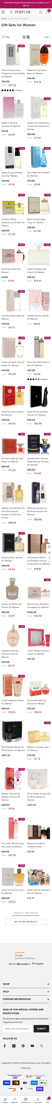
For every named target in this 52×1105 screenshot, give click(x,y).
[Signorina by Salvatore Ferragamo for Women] (39, 589)
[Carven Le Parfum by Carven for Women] (13, 589)
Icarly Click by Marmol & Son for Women (38, 891)
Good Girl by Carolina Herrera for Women (37, 413)
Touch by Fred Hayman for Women (12, 413)
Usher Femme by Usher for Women (12, 891)
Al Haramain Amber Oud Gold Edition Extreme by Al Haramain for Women (39, 560)
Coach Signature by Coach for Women (36, 270)
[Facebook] (4, 1045)
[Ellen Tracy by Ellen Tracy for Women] (39, 204)
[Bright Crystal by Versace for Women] (13, 108)
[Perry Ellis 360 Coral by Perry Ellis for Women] (13, 828)
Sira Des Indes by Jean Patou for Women (12, 460)
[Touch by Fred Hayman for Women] (13, 397)
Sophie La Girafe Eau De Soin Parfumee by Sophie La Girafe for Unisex (13, 513)
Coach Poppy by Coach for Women (12, 702)
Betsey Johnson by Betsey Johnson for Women (10, 796)
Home (3, 19)
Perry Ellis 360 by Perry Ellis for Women (38, 364)
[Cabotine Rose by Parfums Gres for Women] (13, 635)
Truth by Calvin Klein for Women (13, 317)
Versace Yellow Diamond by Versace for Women (13, 222)
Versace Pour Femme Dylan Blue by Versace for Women (38, 461)
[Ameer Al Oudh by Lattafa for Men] (39, 828)
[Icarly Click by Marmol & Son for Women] (39, 875)
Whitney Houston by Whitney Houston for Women (37, 511)
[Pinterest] (23, 1045)
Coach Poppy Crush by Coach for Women (38, 652)
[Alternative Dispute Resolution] (35, 1076)
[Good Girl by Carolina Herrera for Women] (39, 397)
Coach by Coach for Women (11, 270)
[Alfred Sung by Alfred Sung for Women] (13, 157)
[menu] (3, 12)
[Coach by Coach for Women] (13, 254)
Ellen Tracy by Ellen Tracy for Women (36, 221)
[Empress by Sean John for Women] (39, 732)
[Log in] (40, 12)
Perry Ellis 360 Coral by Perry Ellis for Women (12, 845)
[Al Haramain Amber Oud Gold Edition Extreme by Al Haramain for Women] (39, 542)
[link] (14, 1100)
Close (49, 3)
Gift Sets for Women (19, 19)
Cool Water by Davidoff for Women (38, 174)
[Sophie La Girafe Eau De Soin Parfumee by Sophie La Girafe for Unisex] (13, 493)
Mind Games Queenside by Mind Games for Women (38, 796)
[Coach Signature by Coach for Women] (39, 254)
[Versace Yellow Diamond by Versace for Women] (13, 204)
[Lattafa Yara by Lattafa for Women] (39, 300)
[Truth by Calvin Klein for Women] (13, 300)
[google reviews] (25, 955)
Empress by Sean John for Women (38, 749)
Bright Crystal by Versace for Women (11, 124)
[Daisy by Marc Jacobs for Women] (13, 542)
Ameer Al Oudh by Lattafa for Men (36, 845)
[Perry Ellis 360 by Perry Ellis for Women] (39, 347)
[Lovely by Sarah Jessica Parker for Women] (13, 347)
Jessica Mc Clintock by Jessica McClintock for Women (38, 126)
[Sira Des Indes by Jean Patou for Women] (13, 443)
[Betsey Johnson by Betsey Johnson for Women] (13, 778)
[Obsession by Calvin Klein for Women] (39, 55)
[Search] (11, 12)
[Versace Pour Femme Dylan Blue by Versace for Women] (39, 443)
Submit (41, 1028)
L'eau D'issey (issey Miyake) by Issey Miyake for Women (13, 73)
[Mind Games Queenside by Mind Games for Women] (39, 778)
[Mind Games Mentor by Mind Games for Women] (13, 732)
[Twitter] (41, 1045)
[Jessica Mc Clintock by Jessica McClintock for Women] (39, 108)
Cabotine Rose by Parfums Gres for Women (9, 654)
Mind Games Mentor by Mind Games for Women (13, 749)
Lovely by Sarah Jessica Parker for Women (12, 364)
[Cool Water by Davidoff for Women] (39, 157)
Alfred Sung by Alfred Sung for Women (11, 174)
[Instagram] (13, 1045)
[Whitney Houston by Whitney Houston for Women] (39, 493)
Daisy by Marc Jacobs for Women (11, 559)
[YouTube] (32, 1045)
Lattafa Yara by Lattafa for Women (38, 317)
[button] (24, 37)
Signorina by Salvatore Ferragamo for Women (38, 606)
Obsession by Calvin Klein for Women (37, 72)
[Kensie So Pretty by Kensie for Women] (39, 685)
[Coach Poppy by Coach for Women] (13, 685)
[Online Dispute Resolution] (14, 1076)
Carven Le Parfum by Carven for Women (11, 606)
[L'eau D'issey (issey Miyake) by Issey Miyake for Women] (13, 55)
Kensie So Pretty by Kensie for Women (36, 702)
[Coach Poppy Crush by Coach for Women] (39, 635)
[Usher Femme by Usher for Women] (13, 875)
